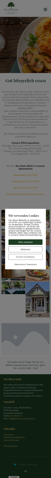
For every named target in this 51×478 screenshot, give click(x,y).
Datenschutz (20, 264)
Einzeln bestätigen (25, 257)
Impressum (32, 264)
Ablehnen (25, 249)
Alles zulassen (25, 242)
